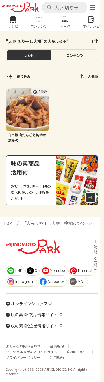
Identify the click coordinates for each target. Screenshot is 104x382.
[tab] (75, 55)
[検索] (49, 8)
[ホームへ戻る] (20, 7)
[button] (64, 7)
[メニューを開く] (92, 7)
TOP (7, 223)
